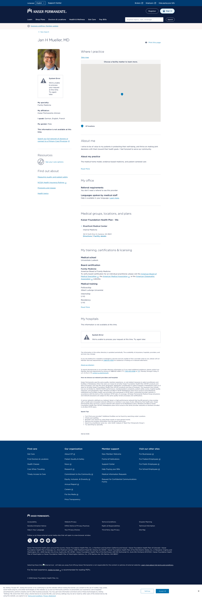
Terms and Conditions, (35, 596)
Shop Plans (40, 19)
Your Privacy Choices (72, 530)
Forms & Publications (110, 459)
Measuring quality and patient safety (53, 177)
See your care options (54, 162)
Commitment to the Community (78, 474)
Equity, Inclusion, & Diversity (76, 479)
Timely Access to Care (36, 474)
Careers (68, 489)
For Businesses (145, 454)
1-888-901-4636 (108, 360)
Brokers (138, 3)
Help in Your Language (35, 530)
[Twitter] (29, 540)
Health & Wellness (77, 19)
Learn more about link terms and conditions (157, 565)
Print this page (155, 42)
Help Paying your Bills (111, 469)
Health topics (43, 193)
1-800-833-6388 (130, 371)
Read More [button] (85, 169)
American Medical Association (115, 276)
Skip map (85, 57)
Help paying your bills (167, 3)
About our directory (87, 365)
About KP (69, 454)
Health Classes (33, 464)
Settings (147, 591)
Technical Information (147, 526)
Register (152, 11)
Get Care (92, 19)
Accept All (162, 591)
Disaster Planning (145, 522)
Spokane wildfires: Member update (44, 26)
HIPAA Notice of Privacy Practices (77, 526)
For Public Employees (148, 464)
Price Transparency (72, 499)
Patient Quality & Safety (74, 459)
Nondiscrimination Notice (36, 526)
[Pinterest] (48, 540)
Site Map (142, 530)
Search (170, 19)
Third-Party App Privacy (111, 530)
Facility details (100, 236)
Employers (149, 3)
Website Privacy (70, 522)
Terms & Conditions (109, 522)
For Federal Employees (148, 459)
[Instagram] (54, 540)
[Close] (198, 591)
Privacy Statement (49, 596)
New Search (44, 32)
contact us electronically (100, 373)
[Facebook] (35, 540)
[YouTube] (42, 540)
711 (139, 371)
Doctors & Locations (57, 19)
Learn (29, 19)
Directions (87, 236)
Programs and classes (47, 188)
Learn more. (114, 198)
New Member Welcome (111, 454)
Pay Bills (103, 19)
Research (68, 469)
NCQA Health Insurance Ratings (51, 183)
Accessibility (32, 522)
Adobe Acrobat (53, 570)
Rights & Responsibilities (111, 526)
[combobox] (144, 19)
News (67, 464)
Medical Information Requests (114, 474)
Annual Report (71, 484)
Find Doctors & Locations (37, 459)
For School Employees (148, 469)
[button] (122, 94)
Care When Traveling (36, 469)
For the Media (70, 494)
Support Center (55, 3)
